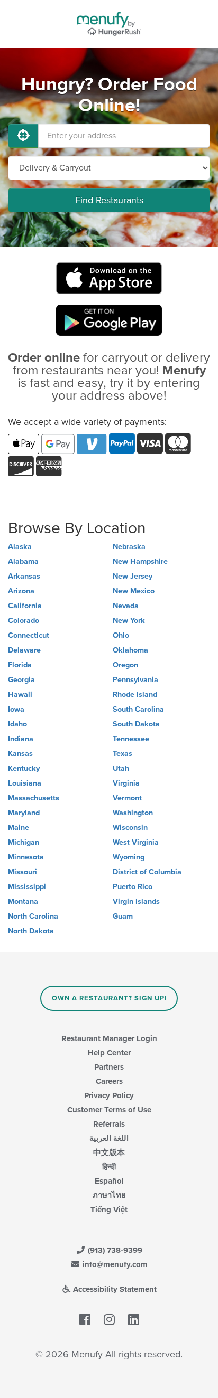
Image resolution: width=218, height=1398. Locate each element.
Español (109, 1181)
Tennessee (131, 738)
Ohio (121, 635)
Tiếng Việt (109, 1209)
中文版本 (109, 1152)
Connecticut (28, 635)
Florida (20, 664)
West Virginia (136, 842)
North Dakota (31, 931)
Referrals (109, 1124)
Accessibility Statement (114, 1289)
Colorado (23, 620)
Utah (121, 768)
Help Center (109, 1052)
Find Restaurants (109, 200)
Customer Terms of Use (109, 1109)
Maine (18, 827)
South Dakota (136, 724)
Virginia (126, 783)
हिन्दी (109, 1167)
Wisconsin (130, 827)
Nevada (126, 605)
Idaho (17, 724)
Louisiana (24, 783)
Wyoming (128, 857)
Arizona (21, 591)
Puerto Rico (132, 886)
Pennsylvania (135, 679)
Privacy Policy (109, 1095)
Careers (109, 1081)
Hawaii (20, 694)
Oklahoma (130, 650)
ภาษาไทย (109, 1195)
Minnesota (26, 857)
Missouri (22, 871)
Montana (23, 901)
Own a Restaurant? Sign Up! (109, 998)
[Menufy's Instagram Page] (109, 1320)
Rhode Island (135, 694)
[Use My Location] (23, 136)
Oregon (125, 664)
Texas (122, 753)
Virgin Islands (136, 901)
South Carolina (138, 709)
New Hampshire (140, 561)
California (25, 605)
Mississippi (27, 886)
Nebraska (129, 546)
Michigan (23, 842)
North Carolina (33, 916)
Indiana (20, 738)
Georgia (21, 679)
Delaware (24, 650)
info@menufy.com (114, 1264)
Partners (109, 1067)
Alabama (23, 561)
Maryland (24, 812)
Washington (133, 812)
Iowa (16, 709)
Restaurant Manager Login (109, 1038)
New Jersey (132, 576)
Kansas (20, 753)
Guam (123, 916)
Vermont (127, 798)
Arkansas (24, 576)
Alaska (20, 546)
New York (129, 620)
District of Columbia (147, 871)
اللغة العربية (109, 1138)
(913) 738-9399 (114, 1250)
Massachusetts (33, 798)
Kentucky (24, 768)
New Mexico (134, 591)
